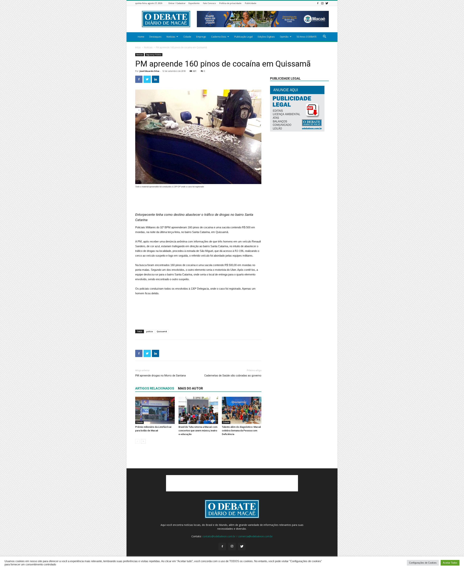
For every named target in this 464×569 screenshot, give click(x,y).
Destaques (155, 36)
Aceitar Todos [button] (450, 562)
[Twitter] (327, 3)
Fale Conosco (209, 3)
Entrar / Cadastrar (177, 3)
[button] (324, 37)
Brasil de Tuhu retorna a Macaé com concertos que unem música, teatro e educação (198, 431)
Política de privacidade (230, 3)
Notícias (171, 36)
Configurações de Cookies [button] (423, 562)
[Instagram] (322, 3)
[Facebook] (318, 3)
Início (138, 47)
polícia (149, 331)
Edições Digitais (266, 36)
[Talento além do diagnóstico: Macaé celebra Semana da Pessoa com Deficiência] (241, 410)
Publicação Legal (243, 36)
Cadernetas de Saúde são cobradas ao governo (232, 375)
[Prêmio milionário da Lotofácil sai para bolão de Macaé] (155, 410)
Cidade (187, 36)
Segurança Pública (153, 54)
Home (141, 36)
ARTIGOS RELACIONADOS (154, 388)
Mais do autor (190, 388)
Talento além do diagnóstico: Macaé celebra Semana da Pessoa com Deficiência (241, 431)
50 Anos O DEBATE (307, 36)
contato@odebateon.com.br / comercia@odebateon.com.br (237, 536)
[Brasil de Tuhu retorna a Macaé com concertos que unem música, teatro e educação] (198, 410)
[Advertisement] (198, 198)
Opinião (284, 36)
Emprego (201, 36)
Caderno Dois (218, 36)
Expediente (194, 3)
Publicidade (250, 3)
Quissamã (162, 331)
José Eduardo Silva (149, 71)
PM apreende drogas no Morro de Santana (160, 375)
